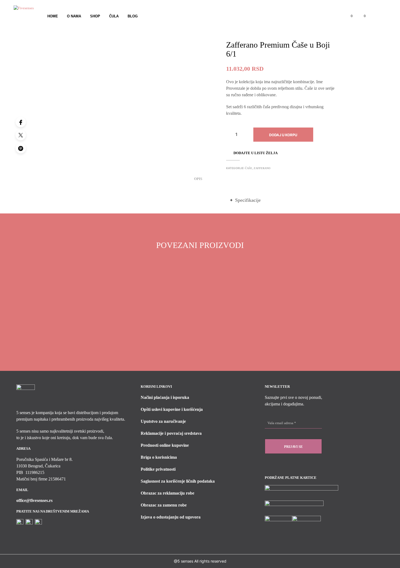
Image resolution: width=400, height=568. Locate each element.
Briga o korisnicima (159, 457)
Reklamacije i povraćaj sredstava (171, 433)
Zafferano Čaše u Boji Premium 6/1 (89, 344)
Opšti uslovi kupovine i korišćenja (172, 409)
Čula (114, 16)
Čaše (248, 168)
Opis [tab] (198, 179)
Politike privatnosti (158, 469)
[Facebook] (21, 122)
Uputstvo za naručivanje (163, 421)
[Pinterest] (21, 148)
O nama (74, 16)
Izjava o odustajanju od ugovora (171, 517)
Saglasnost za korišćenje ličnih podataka (178, 481)
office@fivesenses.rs (34, 500)
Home (52, 16)
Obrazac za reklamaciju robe (167, 493)
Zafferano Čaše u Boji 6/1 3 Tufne (158, 344)
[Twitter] (21, 135)
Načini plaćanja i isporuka (165, 397)
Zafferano (262, 168)
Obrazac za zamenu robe (164, 505)
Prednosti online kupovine (165, 445)
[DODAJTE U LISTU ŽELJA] (95, 329)
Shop (95, 16)
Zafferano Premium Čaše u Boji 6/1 (230, 344)
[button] (348, 16)
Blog (133, 16)
